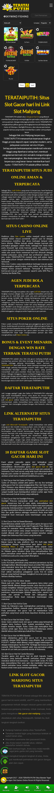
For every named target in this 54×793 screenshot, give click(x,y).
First (22, 85)
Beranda (6, 790)
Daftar (16, 790)
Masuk (27, 790)
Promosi (37, 790)
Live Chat (48, 790)
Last (32, 85)
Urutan (36, 23)
